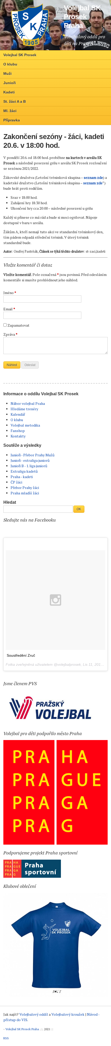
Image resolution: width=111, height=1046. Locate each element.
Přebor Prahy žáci (25, 487)
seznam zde (93, 177)
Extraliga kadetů (24, 471)
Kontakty (18, 436)
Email (9, 308)
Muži (7, 73)
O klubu (10, 64)
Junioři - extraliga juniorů (30, 460)
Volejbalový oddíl (33, 1014)
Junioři (9, 83)
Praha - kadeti (22, 476)
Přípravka (11, 120)
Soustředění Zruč (21, 655)
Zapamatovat (18, 325)
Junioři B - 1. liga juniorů (29, 465)
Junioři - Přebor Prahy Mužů (32, 454)
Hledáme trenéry (24, 408)
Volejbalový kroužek (67, 1014)
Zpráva (10, 334)
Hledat (9, 502)
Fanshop (18, 430)
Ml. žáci (10, 111)
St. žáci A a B (14, 101)
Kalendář (18, 414)
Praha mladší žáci (25, 493)
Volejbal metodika (25, 425)
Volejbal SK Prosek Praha (22, 1029)
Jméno (9, 292)
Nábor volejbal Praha (28, 403)
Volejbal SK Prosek (19, 55)
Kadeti (9, 92)
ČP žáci (16, 482)
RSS (6, 1038)
